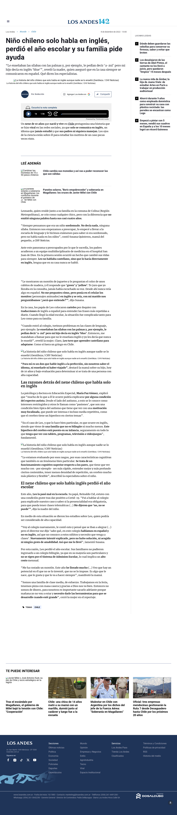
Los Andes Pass (119, 747)
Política (52, 751)
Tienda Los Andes (120, 751)
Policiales (53, 764)
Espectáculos (55, 772)
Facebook (8, 760)
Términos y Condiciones (154, 743)
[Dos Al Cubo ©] (149, 798)
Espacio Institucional (90, 772)
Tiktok (21, 760)
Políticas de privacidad (154, 747)
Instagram (14, 760)
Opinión (84, 747)
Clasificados (118, 756)
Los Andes (10, 32)
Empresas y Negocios (90, 751)
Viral (82, 768)
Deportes (53, 768)
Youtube (34, 760)
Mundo (23, 31)
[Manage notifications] (170, 802)
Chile (37, 607)
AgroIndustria (86, 760)
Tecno (83, 764)
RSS (145, 751)
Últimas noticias (56, 747)
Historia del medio (152, 756)
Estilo (82, 756)
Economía (53, 756)
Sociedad (53, 760)
